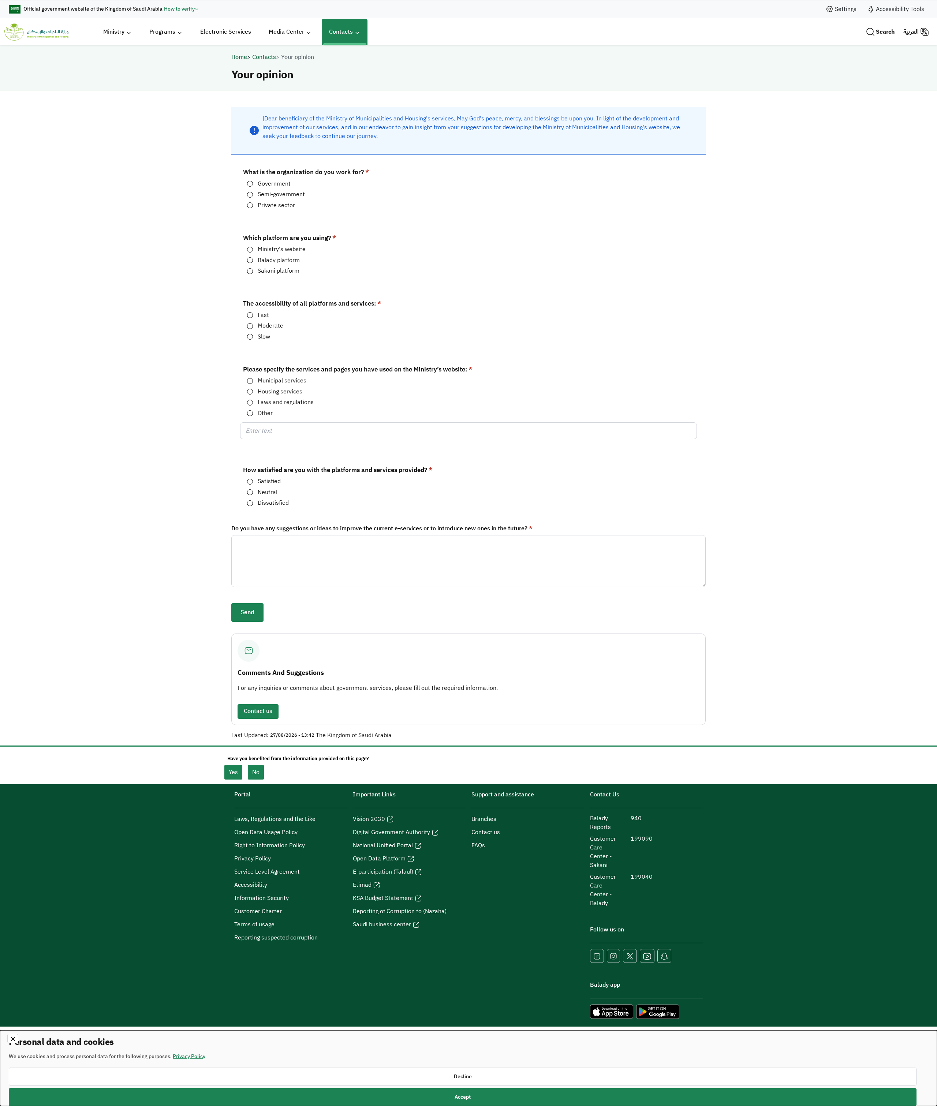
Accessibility (250, 885)
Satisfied (269, 481)
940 (636, 818)
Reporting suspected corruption (276, 937)
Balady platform (279, 260)
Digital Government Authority (391, 832)
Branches (483, 819)
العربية (911, 31)
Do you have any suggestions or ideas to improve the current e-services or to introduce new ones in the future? (379, 528)
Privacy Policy (252, 858)
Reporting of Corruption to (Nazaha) (400, 911)
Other (265, 413)
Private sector (276, 205)
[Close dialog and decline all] (12, 1038)
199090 (642, 838)
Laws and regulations (286, 402)
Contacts (264, 57)
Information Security (261, 898)
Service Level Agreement (267, 871)
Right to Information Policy (269, 845)
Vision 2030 (369, 819)
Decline (463, 1076)
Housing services (280, 392)
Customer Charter (258, 911)
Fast (263, 315)
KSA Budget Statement (383, 898)
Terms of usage (254, 924)
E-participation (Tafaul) (383, 871)
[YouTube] (647, 956)
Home (239, 57)
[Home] (36, 32)
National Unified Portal (383, 845)
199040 (642, 877)
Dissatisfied (273, 503)
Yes (233, 772)
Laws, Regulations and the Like (275, 819)
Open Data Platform (379, 858)
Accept (463, 1097)
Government (274, 184)
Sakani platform (278, 271)
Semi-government (281, 194)
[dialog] (468, 1068)
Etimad (362, 885)
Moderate (270, 326)
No (256, 772)
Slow (264, 337)
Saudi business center (382, 924)
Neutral (267, 492)
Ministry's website (282, 249)
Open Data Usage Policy (266, 832)
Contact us (258, 711)
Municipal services (282, 381)
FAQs (478, 845)
